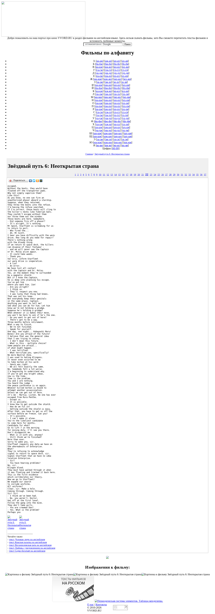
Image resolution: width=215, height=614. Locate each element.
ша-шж (97, 133)
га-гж (99, 70)
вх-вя (125, 67)
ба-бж (99, 64)
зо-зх (116, 82)
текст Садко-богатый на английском (27, 550)
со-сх (117, 112)
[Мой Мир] (41, 181)
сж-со (108, 112)
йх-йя (126, 88)
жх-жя (127, 79)
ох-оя (125, 103)
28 (170, 174)
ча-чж (99, 130)
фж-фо (108, 121)
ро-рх (117, 109)
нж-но (108, 100)
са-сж (100, 112)
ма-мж (98, 97)
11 (104, 174)
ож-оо (108, 103)
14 (115, 174)
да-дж (99, 73)
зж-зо (108, 82)
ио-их (117, 85)
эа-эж (100, 139)
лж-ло (108, 94)
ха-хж (99, 124)
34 (193, 174)
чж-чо (108, 130)
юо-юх (118, 142)
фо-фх (117, 121)
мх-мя (126, 97)
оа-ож (99, 103)
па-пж (98, 106)
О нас (90, 604)
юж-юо (108, 142)
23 (151, 174)
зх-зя (124, 82)
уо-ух (117, 118)
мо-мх (117, 97)
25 (159, 174)
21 (142, 174)
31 (182, 174)
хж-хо (108, 124)
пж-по (108, 106)
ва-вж (99, 67)
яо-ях (117, 145)
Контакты (101, 604)
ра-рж (99, 109)
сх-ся (125, 112)
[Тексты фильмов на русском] (73, 601)
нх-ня (126, 100)
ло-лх (117, 94)
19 (135, 174)
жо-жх (117, 79)
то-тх (117, 115)
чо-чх (117, 130)
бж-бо (108, 64)
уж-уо (108, 118)
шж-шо (108, 133)
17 (127, 174)
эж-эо (108, 139)
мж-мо (108, 97)
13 (112, 174)
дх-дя (125, 73)
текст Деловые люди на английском (27, 539)
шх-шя (128, 133)
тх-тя (125, 115)
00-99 (115, 148)
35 (197, 174)
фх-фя (126, 121)
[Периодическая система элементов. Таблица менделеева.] (129, 601)
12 (108, 174)
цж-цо (108, 127)
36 (201, 174)
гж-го (108, 70)
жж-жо (108, 79)
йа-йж (98, 88)
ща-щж (97, 136)
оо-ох (117, 103)
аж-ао (108, 61)
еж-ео (108, 76)
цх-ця (126, 127)
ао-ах (117, 61)
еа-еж (99, 76)
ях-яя (125, 145)
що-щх (118, 136)
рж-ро (108, 109)
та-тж (99, 115)
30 (178, 174)
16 (123, 174)
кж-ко (108, 91)
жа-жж (98, 79)
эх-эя (124, 139)
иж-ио (108, 85)
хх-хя (125, 124)
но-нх (117, 100)
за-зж (100, 82)
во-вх (117, 67)
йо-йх (117, 88)
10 (100, 174)
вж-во (108, 67)
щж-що (108, 136)
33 (189, 174)
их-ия (126, 85)
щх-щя (128, 136)
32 (186, 174)
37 (205, 174)
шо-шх (118, 133)
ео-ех (117, 76)
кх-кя (125, 91)
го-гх (117, 70)
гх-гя (125, 70)
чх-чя (125, 130)
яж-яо (108, 145)
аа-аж (100, 61)
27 (166, 174)
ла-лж (99, 94)
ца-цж (98, 127)
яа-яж (100, 145)
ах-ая (125, 61)
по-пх (117, 106)
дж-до (108, 73)
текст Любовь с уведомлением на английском (32, 548)
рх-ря (125, 109)
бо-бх (117, 64)
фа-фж (98, 121)
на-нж (98, 100)
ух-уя (125, 118)
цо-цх (117, 127)
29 (174, 174)
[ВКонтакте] (30, 181)
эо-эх (117, 139)
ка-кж (99, 91)
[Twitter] (34, 181)
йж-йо (108, 88)
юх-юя (127, 142)
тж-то (108, 115)
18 (131, 174)
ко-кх (117, 91)
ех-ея (125, 76)
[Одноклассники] (37, 181)
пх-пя (126, 106)
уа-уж (99, 118)
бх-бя (125, 64)
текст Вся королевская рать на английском (30, 545)
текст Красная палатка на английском (28, 542)
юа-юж (98, 142)
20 (139, 174)
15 (119, 174)
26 (162, 174)
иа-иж (98, 85)
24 (155, 174)
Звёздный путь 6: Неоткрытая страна (112, 154)
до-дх (117, 73)
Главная (89, 154)
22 (146, 174)
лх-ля (125, 94)
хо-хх (117, 124)
